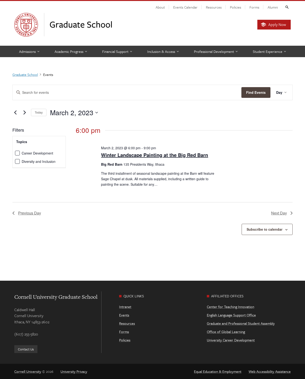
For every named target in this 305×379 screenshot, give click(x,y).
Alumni (273, 7)
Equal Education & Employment (217, 371)
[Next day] (24, 112)
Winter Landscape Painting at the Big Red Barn (154, 154)
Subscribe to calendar (264, 229)
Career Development (37, 153)
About (160, 7)
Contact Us (26, 349)
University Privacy (74, 371)
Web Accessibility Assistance (270, 371)
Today (39, 112)
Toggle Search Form (287, 7)
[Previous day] (15, 112)
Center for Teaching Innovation (230, 306)
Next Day (279, 213)
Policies (235, 7)
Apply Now (277, 24)
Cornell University (27, 371)
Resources (214, 7)
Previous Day (29, 213)
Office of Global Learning (226, 331)
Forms (254, 7)
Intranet (125, 306)
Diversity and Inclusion (39, 161)
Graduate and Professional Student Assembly (241, 323)
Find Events (256, 92)
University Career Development (231, 340)
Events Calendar (185, 7)
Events (124, 315)
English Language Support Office (231, 315)
